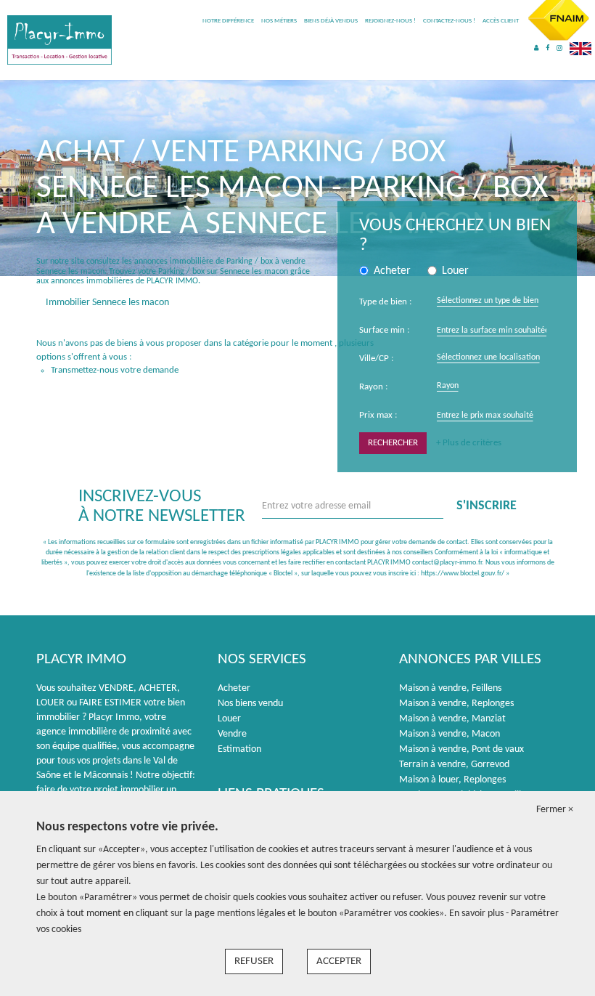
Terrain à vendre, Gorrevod (454, 764)
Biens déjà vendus (331, 20)
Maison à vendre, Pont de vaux (461, 749)
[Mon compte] (536, 48)
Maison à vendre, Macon (449, 734)
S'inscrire (486, 506)
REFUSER (254, 961)
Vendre (232, 734)
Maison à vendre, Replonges (456, 703)
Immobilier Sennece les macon (107, 302)
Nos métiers (279, 20)
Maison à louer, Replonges (452, 779)
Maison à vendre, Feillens (450, 688)
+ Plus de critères (468, 443)
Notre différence (228, 20)
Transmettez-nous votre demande (114, 370)
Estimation (239, 749)
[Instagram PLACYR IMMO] (559, 48)
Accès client (501, 20)
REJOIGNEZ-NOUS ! (390, 20)
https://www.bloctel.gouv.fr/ (462, 574)
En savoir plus (477, 913)
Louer (229, 718)
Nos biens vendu (250, 703)
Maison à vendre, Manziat (452, 718)
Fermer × (554, 809)
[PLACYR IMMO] (59, 39)
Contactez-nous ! (449, 20)
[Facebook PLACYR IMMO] (547, 48)
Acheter (234, 688)
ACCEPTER (338, 961)
